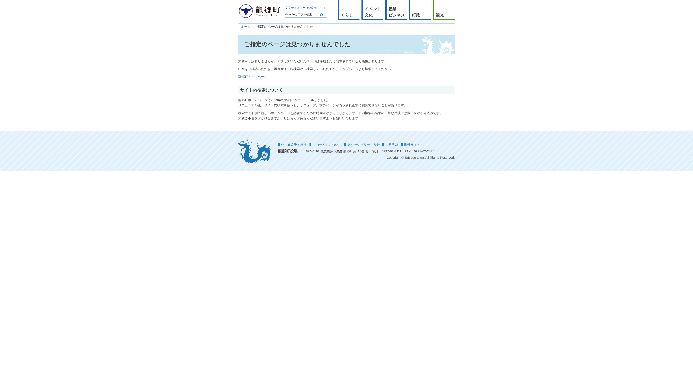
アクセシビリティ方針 (363, 145)
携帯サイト (412, 145)
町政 (416, 15)
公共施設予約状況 (294, 145)
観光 (440, 15)
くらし (347, 15)
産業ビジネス (397, 12)
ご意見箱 (391, 145)
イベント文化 (373, 12)
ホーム (246, 27)
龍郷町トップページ (252, 77)
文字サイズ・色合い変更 (301, 7)
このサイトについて (327, 145)
